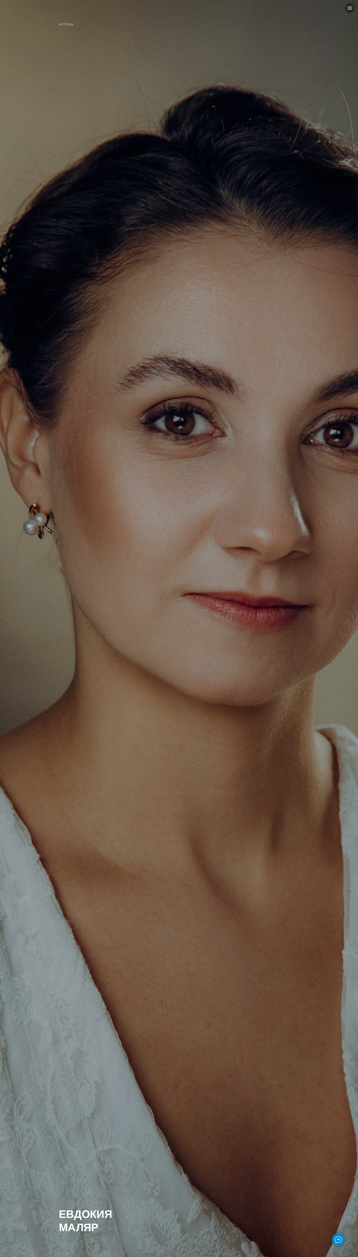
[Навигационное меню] (350, 8)
